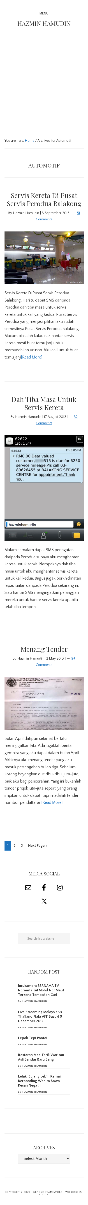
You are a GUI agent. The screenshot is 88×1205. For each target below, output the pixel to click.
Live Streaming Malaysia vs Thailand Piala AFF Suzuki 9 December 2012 (40, 1016)
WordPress (73, 1192)
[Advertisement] (44, 86)
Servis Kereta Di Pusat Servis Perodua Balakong (44, 199)
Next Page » (38, 847)
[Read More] (31, 357)
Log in (44, 1194)
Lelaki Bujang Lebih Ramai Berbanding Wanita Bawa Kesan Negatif (39, 1080)
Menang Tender (44, 648)
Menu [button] (44, 13)
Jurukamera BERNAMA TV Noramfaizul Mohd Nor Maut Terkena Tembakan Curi (41, 990)
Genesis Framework (48, 1192)
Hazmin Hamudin (44, 23)
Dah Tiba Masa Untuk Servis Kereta (44, 403)
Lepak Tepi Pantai (32, 1038)
